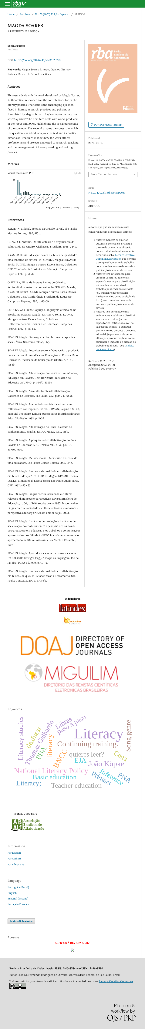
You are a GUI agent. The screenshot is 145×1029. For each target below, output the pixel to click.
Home (11, 14)
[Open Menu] (7, 4)
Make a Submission (21, 921)
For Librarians (16, 864)
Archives (25, 14)
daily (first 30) (52, 207)
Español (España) (18, 898)
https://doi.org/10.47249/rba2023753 (37, 60)
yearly (76, 207)
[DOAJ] (72, 644)
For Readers (14, 852)
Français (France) (18, 904)
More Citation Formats (104, 174)
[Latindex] (72, 611)
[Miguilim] (72, 675)
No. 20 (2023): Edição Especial (52, 14)
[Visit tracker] (72, 950)
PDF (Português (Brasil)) (108, 124)
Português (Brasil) (18, 887)
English (12, 893)
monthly (66, 207)
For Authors (14, 858)
